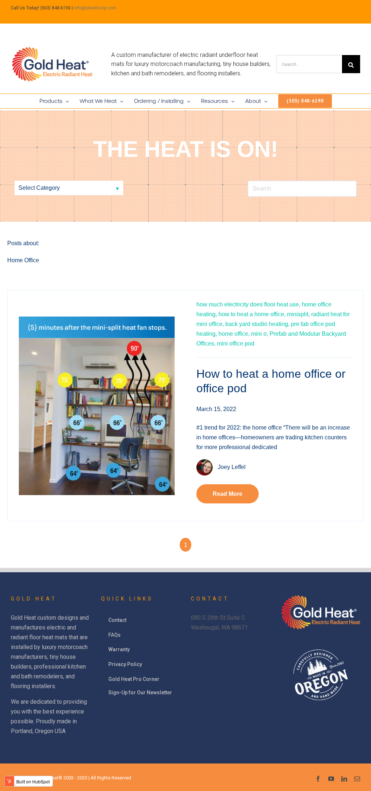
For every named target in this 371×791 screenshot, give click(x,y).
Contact (117, 620)
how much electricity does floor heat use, (248, 304)
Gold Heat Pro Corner (133, 679)
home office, (234, 334)
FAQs (114, 635)
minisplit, (298, 314)
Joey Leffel (232, 467)
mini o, (259, 334)
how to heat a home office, (251, 314)
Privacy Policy (125, 664)
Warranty (119, 649)
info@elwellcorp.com (95, 8)
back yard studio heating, (257, 324)
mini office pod (235, 343)
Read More (227, 494)
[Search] (351, 64)
